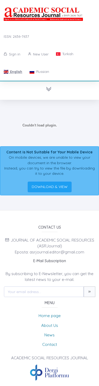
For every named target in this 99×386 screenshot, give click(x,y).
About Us (49, 325)
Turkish (67, 54)
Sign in (14, 54)
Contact (49, 344)
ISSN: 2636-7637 (16, 36)
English (15, 71)
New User (40, 54)
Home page (50, 315)
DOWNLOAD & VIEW (50, 186)
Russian (42, 71)
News (49, 334)
